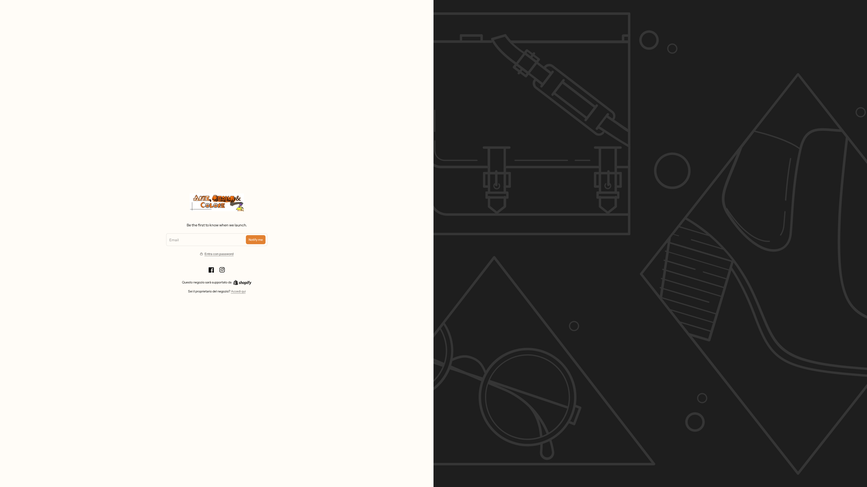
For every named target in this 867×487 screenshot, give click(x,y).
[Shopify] (242, 282)
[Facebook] (211, 270)
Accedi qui (238, 291)
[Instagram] (222, 270)
